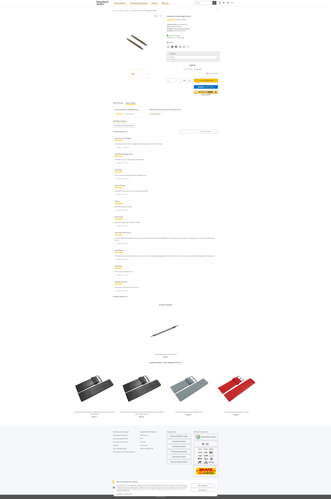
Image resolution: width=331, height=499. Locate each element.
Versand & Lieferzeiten (120, 442)
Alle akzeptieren (202, 485)
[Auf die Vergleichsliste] (156, 16)
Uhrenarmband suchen (178, 462)
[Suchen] (214, 3)
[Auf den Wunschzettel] (160, 16)
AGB (141, 439)
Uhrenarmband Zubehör (182, 29)
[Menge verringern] (169, 80)
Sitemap (142, 442)
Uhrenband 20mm (179, 446)
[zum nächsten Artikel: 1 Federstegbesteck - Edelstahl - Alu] (216, 10)
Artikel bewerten (155, 114)
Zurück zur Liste (118, 10)
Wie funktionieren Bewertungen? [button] (124, 125)
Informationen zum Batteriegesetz (124, 452)
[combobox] (193, 57)
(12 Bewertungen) (180, 20)
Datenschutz (128, 494)
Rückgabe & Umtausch (120, 435)
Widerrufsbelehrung (146, 449)
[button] (170, 42)
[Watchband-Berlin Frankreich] (207, 444)
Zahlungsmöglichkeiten (120, 439)
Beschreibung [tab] (118, 103)
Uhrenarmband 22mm (179, 452)
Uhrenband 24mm (179, 457)
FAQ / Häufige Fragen (120, 449)
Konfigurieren (203, 490)
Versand (199, 69)
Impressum (120, 494)
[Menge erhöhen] (189, 80)
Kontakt (115, 445)
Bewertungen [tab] (131, 103)
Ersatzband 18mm (179, 441)
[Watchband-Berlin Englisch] (203, 444)
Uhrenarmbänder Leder (179, 436)
